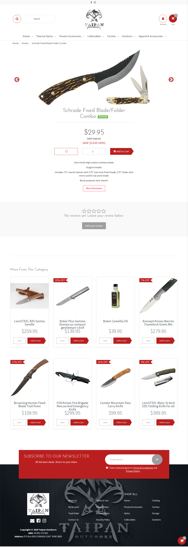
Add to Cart (122, 151)
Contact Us (73, 519)
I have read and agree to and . (133, 469)
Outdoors (127, 36)
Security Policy (103, 519)
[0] (182, 543)
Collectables (94, 36)
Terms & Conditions (143, 467)
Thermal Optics (44, 36)
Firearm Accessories (70, 36)
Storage (155, 513)
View (19, 340)
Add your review (94, 225)
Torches (111, 36)
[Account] (163, 21)
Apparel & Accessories (151, 36)
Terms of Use (102, 500)
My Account (73, 507)
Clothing (156, 500)
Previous (17, 80)
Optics (127, 513)
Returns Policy (103, 513)
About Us (72, 500)
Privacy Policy (133, 471)
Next (171, 80)
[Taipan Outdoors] (94, 18)
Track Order (73, 513)
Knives (26, 36)
